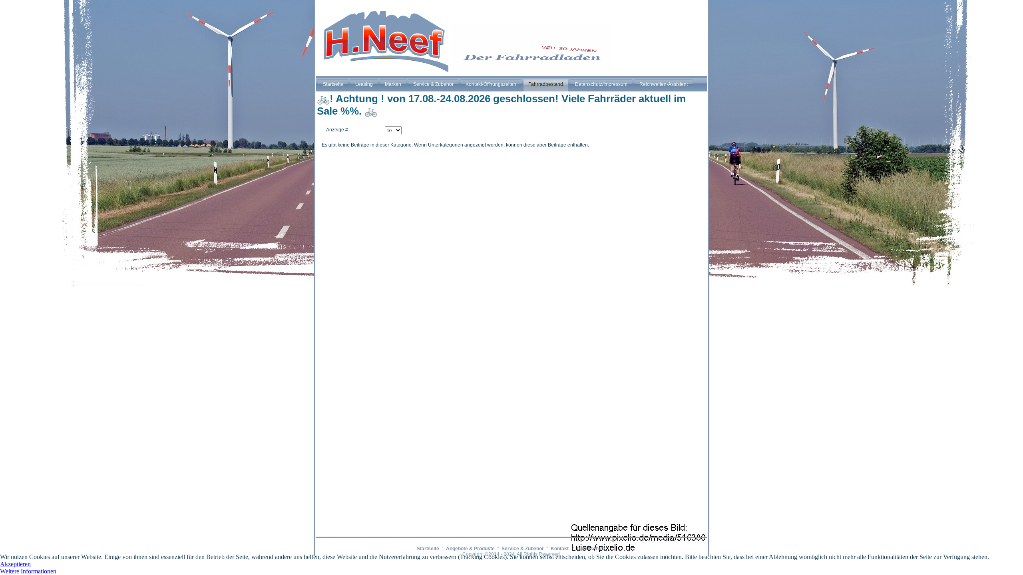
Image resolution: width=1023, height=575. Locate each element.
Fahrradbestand (545, 84)
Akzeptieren (15, 564)
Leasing (364, 84)
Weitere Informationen (28, 571)
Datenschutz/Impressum (601, 84)
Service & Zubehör (433, 84)
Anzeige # (337, 130)
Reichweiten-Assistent (663, 84)
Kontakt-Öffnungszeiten (491, 84)
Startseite (333, 84)
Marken (393, 84)
